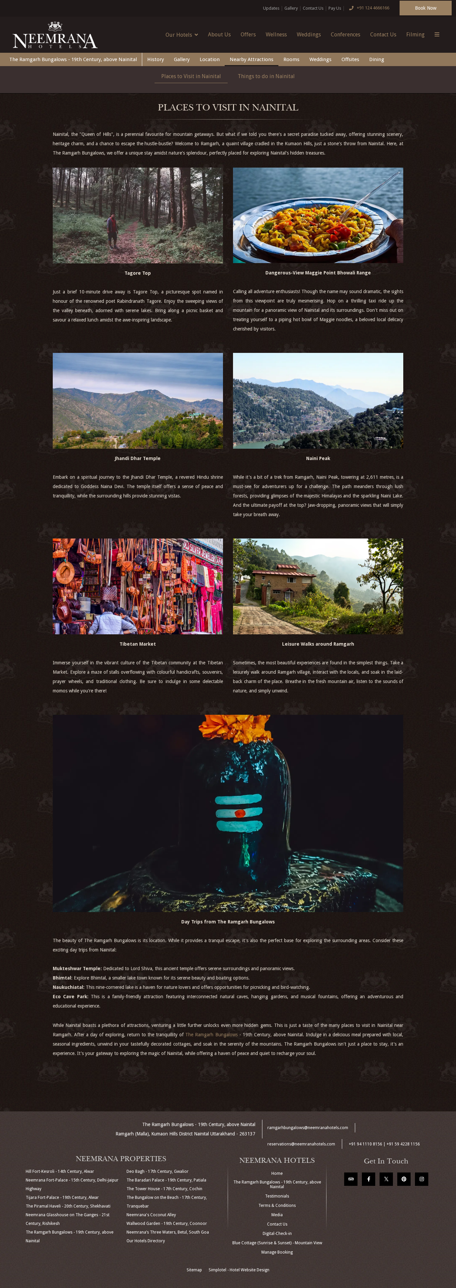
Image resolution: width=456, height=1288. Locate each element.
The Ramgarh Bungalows (211, 1034)
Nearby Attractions (251, 59)
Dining (376, 59)
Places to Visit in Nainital (191, 76)
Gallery (291, 8)
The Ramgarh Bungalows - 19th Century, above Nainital (73, 59)
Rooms (291, 59)
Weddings (309, 34)
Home (277, 1173)
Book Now (425, 8)
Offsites (350, 59)
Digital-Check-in (277, 1233)
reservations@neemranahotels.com (301, 1144)
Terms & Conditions (277, 1205)
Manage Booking (277, 1252)
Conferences (345, 34)
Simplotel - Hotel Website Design (239, 1270)
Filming (415, 34)
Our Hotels (179, 35)
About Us (219, 34)
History (155, 59)
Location (210, 59)
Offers (248, 34)
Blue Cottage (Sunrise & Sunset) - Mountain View (277, 1243)
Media (277, 1215)
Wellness (276, 34)
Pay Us (334, 8)
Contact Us (313, 8)
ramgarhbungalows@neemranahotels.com (307, 1127)
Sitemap (194, 1270)
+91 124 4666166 (373, 7)
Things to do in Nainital (266, 76)
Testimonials (277, 1196)
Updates (271, 8)
